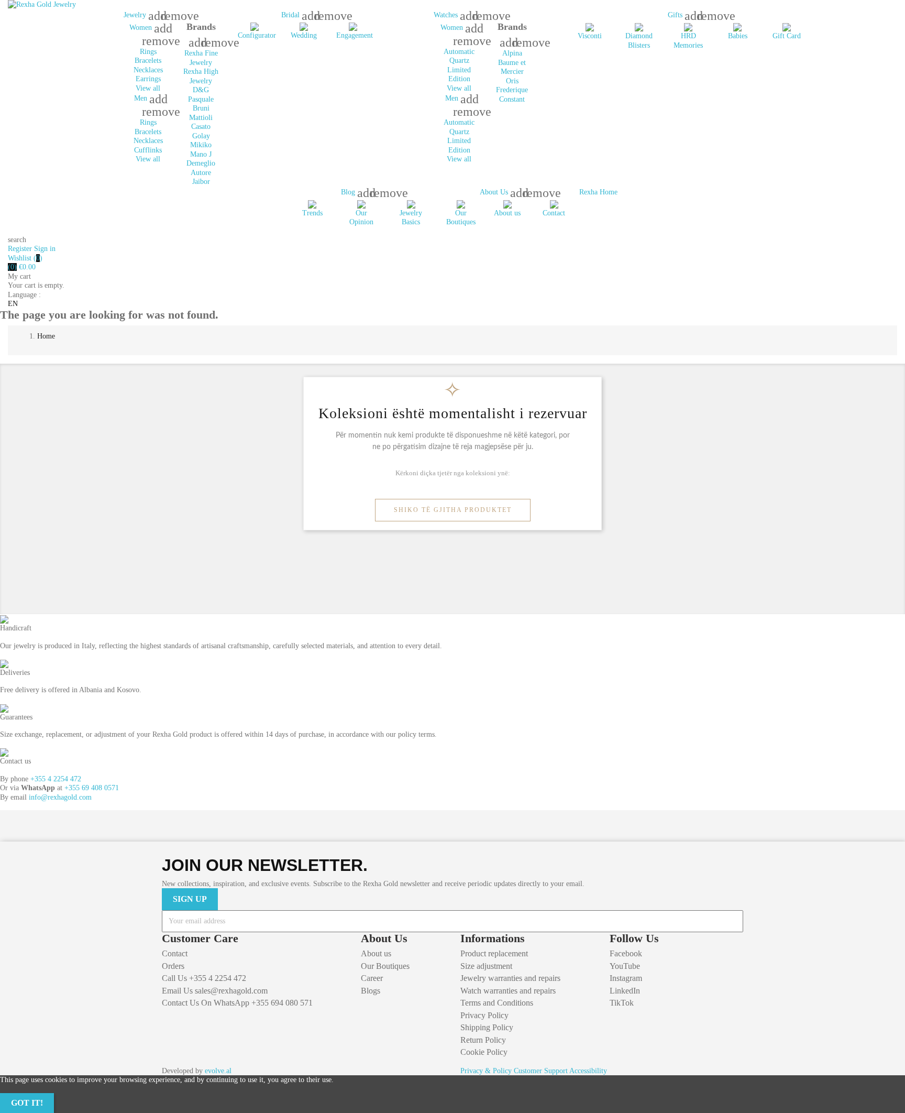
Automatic (459, 52)
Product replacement (494, 953)
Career (372, 978)
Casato (201, 126)
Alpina (512, 53)
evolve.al (218, 1071)
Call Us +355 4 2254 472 (204, 978)
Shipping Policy (486, 1027)
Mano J (201, 154)
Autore (201, 173)
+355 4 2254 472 (55, 779)
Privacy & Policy (486, 1071)
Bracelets (148, 60)
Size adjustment (486, 966)
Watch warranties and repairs (508, 990)
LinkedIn (625, 990)
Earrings (148, 79)
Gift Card (786, 36)
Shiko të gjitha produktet (453, 510)
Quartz (459, 60)
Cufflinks (148, 150)
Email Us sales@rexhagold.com (215, 990)
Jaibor (201, 182)
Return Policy (483, 1039)
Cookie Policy (483, 1051)
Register (21, 249)
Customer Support (541, 1071)
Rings (148, 52)
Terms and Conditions (496, 1002)
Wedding (304, 35)
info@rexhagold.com (60, 797)
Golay (201, 136)
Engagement (354, 35)
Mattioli (201, 118)
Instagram (626, 978)
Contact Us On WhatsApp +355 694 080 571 (237, 1002)
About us (507, 213)
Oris (512, 81)
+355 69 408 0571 (91, 788)
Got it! (27, 1102)
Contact (554, 213)
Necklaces (148, 70)
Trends (312, 213)
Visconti (590, 36)
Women (141, 27)
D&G (201, 90)
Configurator (257, 35)
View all (148, 88)
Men (141, 98)
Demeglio (200, 163)
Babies (737, 36)
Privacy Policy (484, 1015)
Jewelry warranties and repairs (510, 978)
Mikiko (201, 145)
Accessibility (588, 1071)
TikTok (622, 1002)
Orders (173, 966)
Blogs (370, 990)
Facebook (626, 953)
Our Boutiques (385, 966)
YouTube (625, 966)
